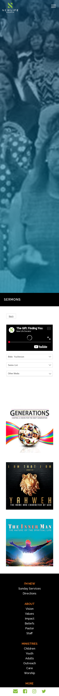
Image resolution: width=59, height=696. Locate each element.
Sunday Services (29, 588)
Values (29, 613)
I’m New (29, 583)
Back (11, 316)
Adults (29, 658)
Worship (29, 673)
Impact (29, 618)
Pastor (29, 628)
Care (29, 668)
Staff (29, 633)
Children (29, 648)
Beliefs (29, 623)
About (30, 603)
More (29, 683)
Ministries (29, 643)
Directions (29, 593)
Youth (29, 653)
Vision (30, 608)
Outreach (29, 663)
